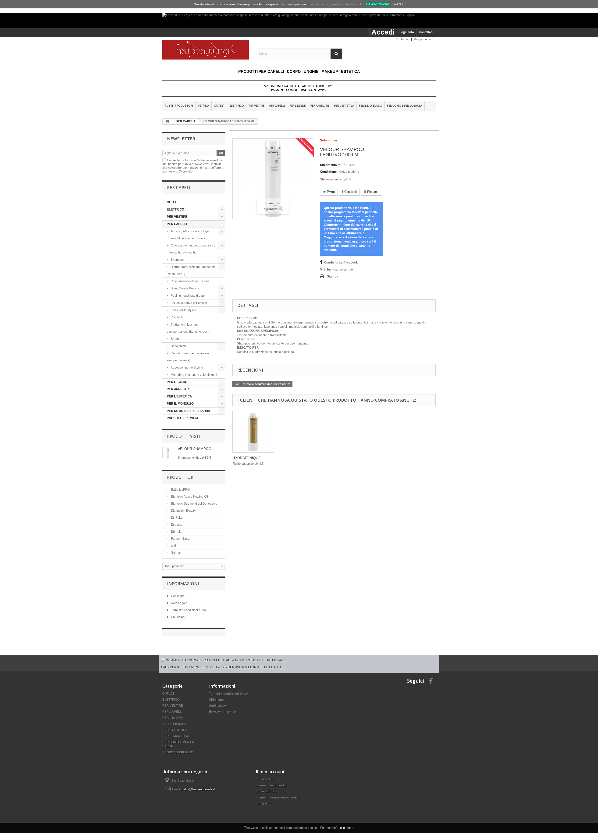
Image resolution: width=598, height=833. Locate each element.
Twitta (330, 191)
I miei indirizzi (266, 791)
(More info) (186, 171)
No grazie (397, 4)
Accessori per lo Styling (187, 367)
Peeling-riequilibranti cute (187, 295)
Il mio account (270, 771)
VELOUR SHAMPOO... (196, 449)
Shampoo (177, 259)
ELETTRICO (237, 106)
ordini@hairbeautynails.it (198, 789)
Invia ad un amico (340, 269)
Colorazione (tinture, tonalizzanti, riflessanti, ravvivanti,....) (191, 249)
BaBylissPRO (180, 489)
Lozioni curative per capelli (189, 303)
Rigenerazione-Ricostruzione (189, 281)
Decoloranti (178, 346)
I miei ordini (265, 779)
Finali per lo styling (183, 310)
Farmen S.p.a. (180, 538)
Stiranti (175, 339)
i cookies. (229, 4)
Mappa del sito (423, 39)
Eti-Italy (176, 531)
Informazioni (183, 583)
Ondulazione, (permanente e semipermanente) (188, 356)
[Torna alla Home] (167, 121)
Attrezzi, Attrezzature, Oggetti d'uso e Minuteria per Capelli (189, 234)
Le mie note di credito (272, 785)
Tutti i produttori (179, 106)
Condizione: (329, 171)
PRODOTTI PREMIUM (182, 418)
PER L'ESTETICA (344, 106)
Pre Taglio (177, 317)
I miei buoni (264, 803)
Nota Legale (178, 603)
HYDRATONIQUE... (247, 458)
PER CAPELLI (277, 106)
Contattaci (426, 32)
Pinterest (372, 191)
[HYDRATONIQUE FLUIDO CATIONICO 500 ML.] (253, 432)
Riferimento (328, 165)
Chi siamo (177, 617)
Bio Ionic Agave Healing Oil (189, 496)
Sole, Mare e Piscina (184, 288)
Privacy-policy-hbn (222, 711)
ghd (173, 545)
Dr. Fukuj (176, 517)
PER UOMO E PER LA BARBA (404, 106)
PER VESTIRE (256, 106)
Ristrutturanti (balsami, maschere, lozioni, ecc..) (192, 270)
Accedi (383, 32)
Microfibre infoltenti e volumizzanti (193, 374)
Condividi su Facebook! (341, 262)
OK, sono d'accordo (377, 4)
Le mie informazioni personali (277, 797)
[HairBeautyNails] (205, 50)
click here (346, 827)
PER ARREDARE (319, 106)
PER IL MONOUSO (370, 106)
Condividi (350, 191)
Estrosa (176, 524)
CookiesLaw (218, 705)
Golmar (175, 552)
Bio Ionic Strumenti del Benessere (193, 503)
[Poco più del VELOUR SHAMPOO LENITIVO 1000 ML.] (167, 452)
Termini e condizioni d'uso (188, 610)
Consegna (177, 596)
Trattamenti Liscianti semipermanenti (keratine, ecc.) (188, 328)
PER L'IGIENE (298, 106)
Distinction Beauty (183, 510)
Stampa (332, 276)
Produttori (181, 477)
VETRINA (203, 106)
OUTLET (219, 106)
